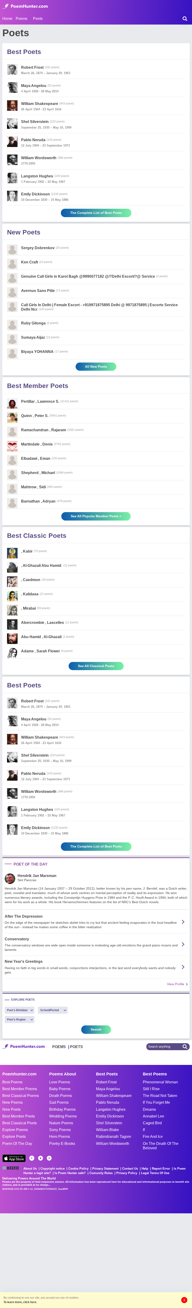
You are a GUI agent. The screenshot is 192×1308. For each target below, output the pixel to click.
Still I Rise (151, 1089)
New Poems (12, 1102)
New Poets (11, 1109)
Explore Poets (14, 1137)
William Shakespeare (114, 1096)
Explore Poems (15, 1130)
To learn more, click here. (20, 1302)
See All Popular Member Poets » (96, 516)
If (144, 1130)
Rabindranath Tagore (113, 1137)
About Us (30, 1168)
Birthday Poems (62, 1109)
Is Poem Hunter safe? (70, 1173)
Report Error (161, 1168)
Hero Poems (59, 1137)
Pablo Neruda (107, 1102)
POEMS (59, 1047)
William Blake (107, 1130)
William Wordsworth (112, 1144)
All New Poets (96, 366)
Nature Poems (61, 1123)
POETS (76, 1047)
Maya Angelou (108, 1089)
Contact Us (130, 1168)
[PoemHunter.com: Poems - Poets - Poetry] (25, 6)
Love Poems (59, 1082)
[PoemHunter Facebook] (31, 1158)
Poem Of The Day (17, 1144)
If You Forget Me (156, 1102)
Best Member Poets (18, 1116)
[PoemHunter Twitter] (40, 1158)
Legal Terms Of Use (155, 1173)
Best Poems (12, 1082)
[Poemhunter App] (14, 1158)
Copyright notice (53, 1168)
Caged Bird (152, 1123)
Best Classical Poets (19, 1123)
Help (145, 1168)
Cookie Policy (78, 1168)
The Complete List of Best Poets (96, 213)
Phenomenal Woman (160, 1082)
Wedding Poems (63, 1116)
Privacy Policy (126, 1173)
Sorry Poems (60, 1130)
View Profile (175, 984)
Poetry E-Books (62, 1144)
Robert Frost (106, 1082)
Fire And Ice (153, 1137)
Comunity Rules (101, 1173)
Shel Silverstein (109, 1123)
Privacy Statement (105, 1168)
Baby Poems (59, 1089)
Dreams (149, 1109)
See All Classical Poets (96, 666)
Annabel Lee (153, 1116)
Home (7, 19)
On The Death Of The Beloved (160, 1146)
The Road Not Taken (160, 1096)
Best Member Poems (19, 1089)
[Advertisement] (70, 1260)
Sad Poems (59, 1102)
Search (96, 1029)
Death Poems (60, 1096)
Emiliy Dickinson (110, 1116)
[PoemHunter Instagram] (49, 1158)
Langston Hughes (111, 1109)
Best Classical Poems (20, 1096)
